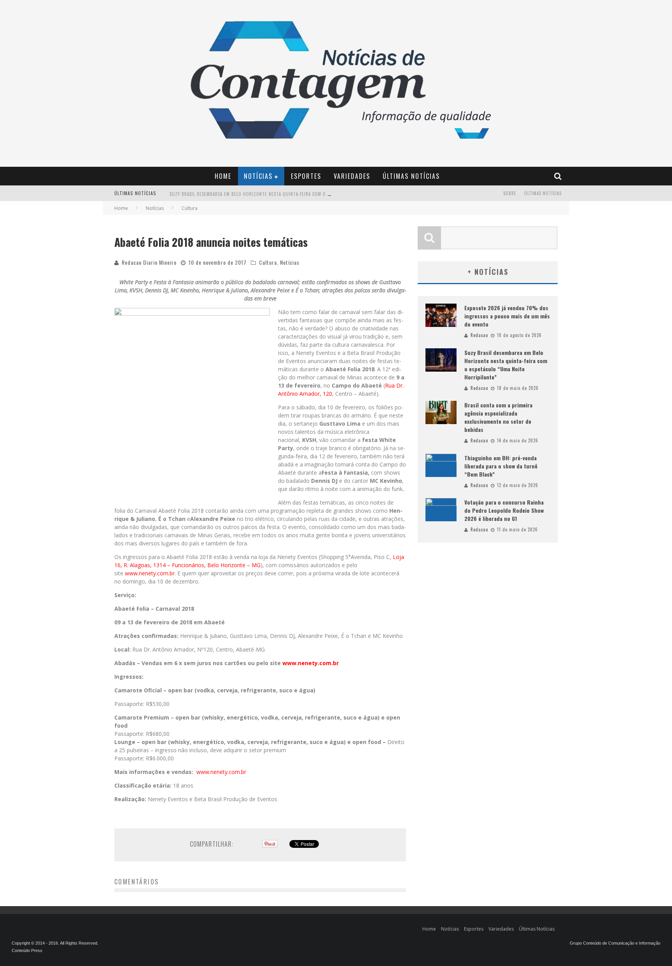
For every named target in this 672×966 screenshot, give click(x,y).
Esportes (306, 176)
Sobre (509, 193)
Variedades (352, 176)
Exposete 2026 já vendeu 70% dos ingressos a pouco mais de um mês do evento (507, 316)
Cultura (268, 262)
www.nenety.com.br (150, 573)
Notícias (258, 176)
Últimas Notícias (411, 176)
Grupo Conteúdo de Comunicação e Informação (615, 943)
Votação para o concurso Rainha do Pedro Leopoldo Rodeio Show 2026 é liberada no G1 (504, 510)
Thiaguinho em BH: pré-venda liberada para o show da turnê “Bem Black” (500, 466)
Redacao (479, 335)
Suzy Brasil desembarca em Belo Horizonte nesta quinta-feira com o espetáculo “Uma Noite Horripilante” (290, 194)
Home (223, 176)
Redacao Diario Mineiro (149, 262)
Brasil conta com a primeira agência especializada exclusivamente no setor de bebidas (498, 417)
